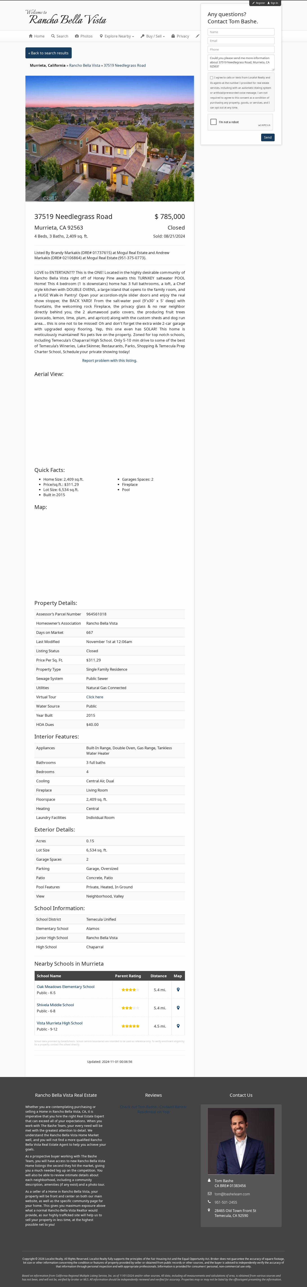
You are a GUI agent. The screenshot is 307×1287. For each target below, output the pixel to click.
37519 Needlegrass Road (125, 65)
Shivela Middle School (55, 1004)
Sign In (274, 2)
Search (62, 36)
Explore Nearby (118, 36)
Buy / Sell (153, 36)
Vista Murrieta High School (59, 1023)
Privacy (182, 36)
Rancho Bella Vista (85, 65)
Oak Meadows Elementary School (65, 986)
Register (260, 2)
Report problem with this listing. (109, 360)
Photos (86, 36)
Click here (94, 696)
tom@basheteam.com (232, 1194)
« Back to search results (48, 53)
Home (38, 36)
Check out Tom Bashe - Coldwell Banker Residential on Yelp (153, 1109)
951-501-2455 (226, 1202)
